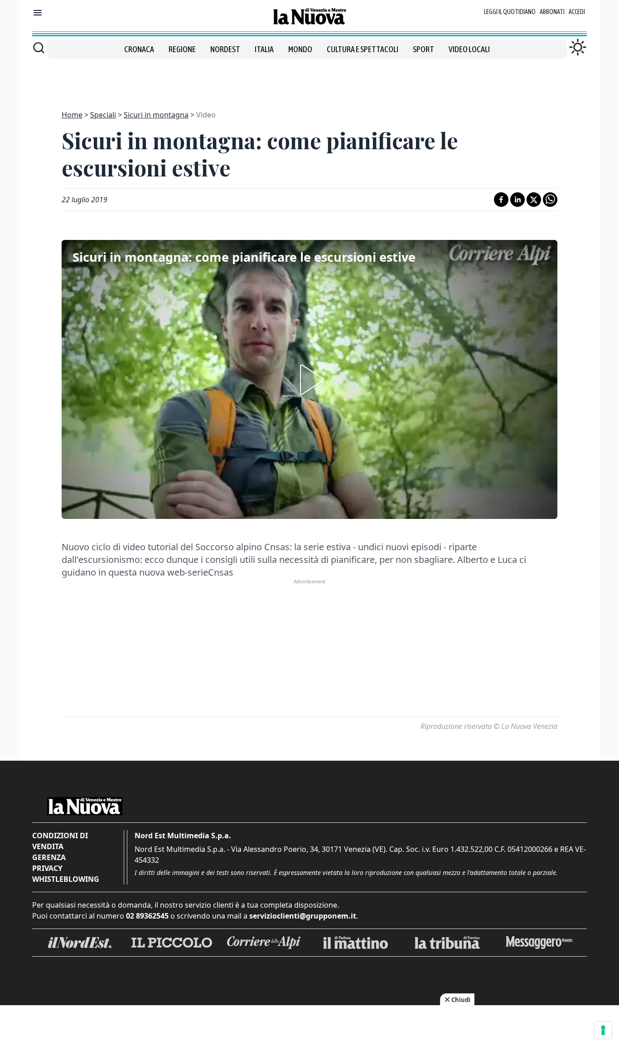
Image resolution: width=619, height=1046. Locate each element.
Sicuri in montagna (156, 115)
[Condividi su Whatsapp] (550, 199)
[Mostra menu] (37, 12)
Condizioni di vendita (60, 841)
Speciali (103, 115)
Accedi (577, 11)
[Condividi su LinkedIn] (517, 199)
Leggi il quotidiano (510, 11)
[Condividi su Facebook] (501, 199)
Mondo (300, 49)
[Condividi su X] (534, 199)
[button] (309, 379)
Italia (264, 49)
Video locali (469, 49)
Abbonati (552, 11)
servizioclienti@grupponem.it (302, 916)
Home (72, 115)
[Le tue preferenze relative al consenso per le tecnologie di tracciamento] (603, 1030)
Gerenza (49, 857)
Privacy (47, 868)
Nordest (225, 49)
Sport (423, 49)
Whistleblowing (65, 879)
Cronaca (139, 49)
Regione (182, 49)
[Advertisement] (309, 79)
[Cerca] (38, 47)
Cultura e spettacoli (362, 49)
